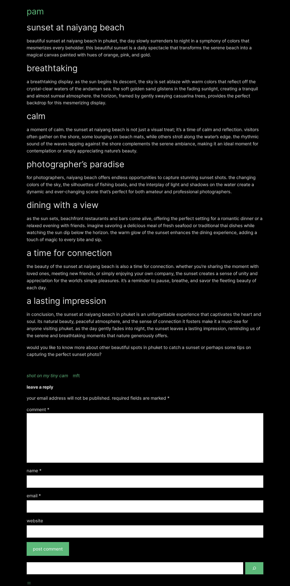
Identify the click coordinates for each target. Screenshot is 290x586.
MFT (76, 375)
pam (35, 11)
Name (34, 470)
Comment (38, 409)
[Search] (254, 568)
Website (35, 520)
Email (34, 495)
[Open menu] (29, 583)
